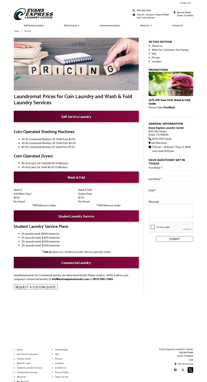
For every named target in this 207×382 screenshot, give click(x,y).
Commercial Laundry (110, 26)
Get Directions (159, 142)
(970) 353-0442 (144, 10)
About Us (144, 26)
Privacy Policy (62, 372)
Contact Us (185, 2)
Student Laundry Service (29, 367)
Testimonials (61, 349)
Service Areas (24, 358)
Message (154, 201)
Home (16, 31)
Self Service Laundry (34, 26)
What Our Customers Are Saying (170, 49)
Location (156, 61)
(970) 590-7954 (103, 278)
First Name (155, 167)
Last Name (155, 178)
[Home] (33, 14)
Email (152, 190)
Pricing (155, 57)
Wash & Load (70, 26)
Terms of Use (62, 376)
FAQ (154, 53)
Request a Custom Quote (36, 287)
